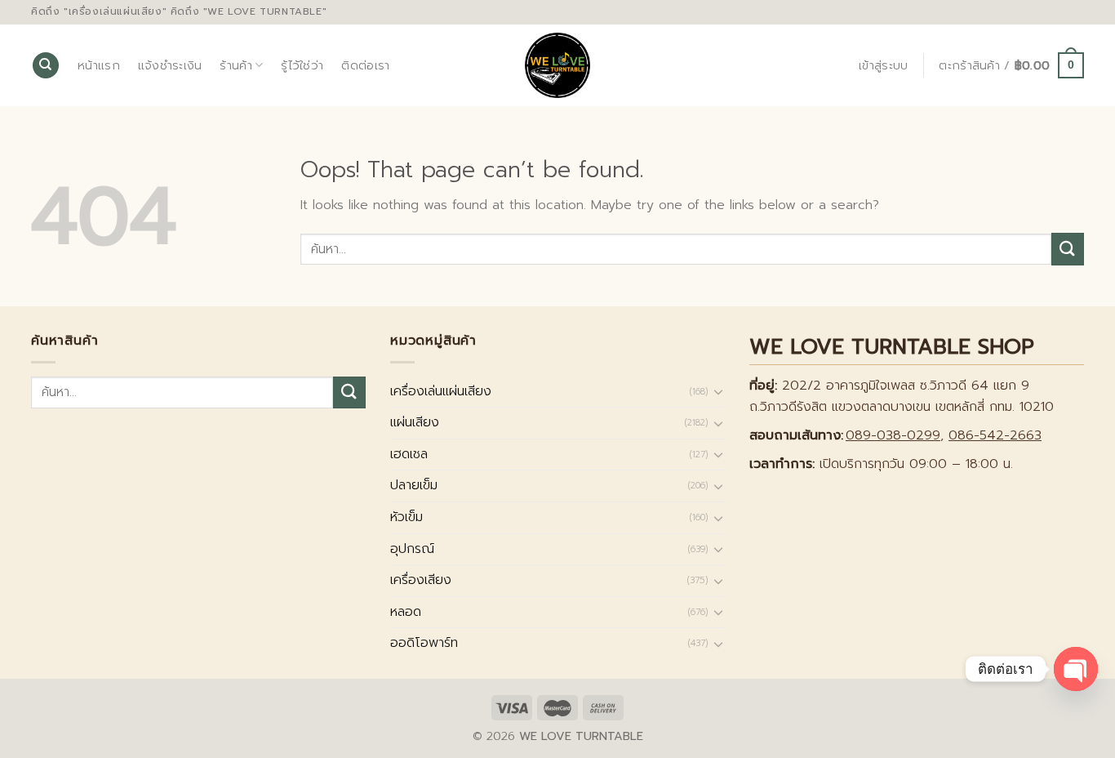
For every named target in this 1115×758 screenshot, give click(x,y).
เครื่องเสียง (420, 580)
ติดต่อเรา (365, 65)
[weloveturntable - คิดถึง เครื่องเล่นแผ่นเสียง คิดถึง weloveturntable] (558, 65)
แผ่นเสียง (414, 422)
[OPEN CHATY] (1076, 669)
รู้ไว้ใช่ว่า (302, 65)
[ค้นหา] (46, 65)
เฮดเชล (409, 454)
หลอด (405, 612)
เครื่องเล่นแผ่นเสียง (440, 391)
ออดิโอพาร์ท (424, 643)
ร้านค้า (235, 65)
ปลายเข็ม (414, 485)
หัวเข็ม (406, 517)
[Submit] (1067, 249)
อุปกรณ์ (412, 549)
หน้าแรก (99, 65)
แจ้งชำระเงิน (170, 65)
